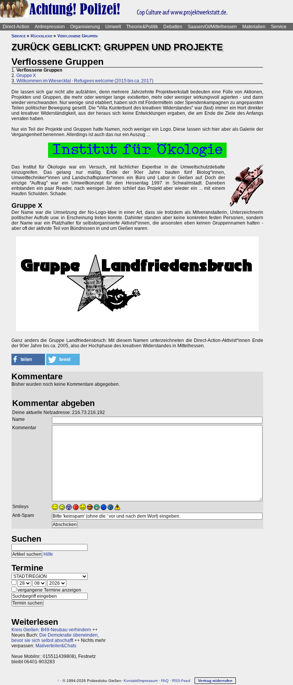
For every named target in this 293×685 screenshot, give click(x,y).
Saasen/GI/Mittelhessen (212, 26)
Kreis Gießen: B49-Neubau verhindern (51, 629)
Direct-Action (16, 26)
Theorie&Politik (142, 26)
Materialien (254, 26)
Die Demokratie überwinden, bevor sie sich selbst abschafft (55, 637)
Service (279, 26)
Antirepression (50, 26)
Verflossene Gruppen (77, 36)
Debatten (172, 26)
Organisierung (85, 26)
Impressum (148, 681)
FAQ (165, 681)
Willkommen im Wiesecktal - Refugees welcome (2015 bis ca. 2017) (84, 80)
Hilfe (48, 554)
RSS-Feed (181, 681)
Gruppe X (26, 75)
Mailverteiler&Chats (55, 645)
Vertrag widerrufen (215, 681)
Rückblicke (41, 36)
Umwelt (113, 26)
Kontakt (130, 681)
